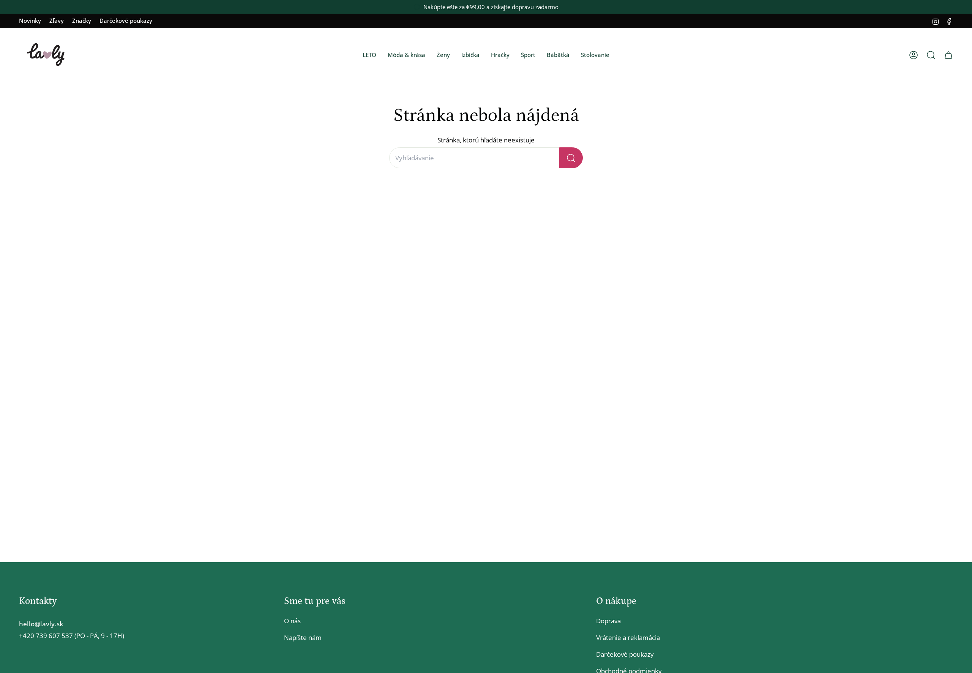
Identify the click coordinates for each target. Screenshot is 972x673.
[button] (369, 55)
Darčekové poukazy (125, 20)
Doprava (608, 620)
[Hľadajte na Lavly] (571, 157)
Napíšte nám (303, 637)
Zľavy (56, 20)
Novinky (30, 20)
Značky (81, 20)
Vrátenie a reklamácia (628, 637)
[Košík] (948, 55)
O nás (292, 620)
